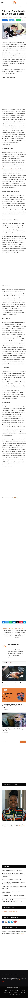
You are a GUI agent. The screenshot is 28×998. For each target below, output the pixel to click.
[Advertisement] (14, 94)
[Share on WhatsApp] (18, 20)
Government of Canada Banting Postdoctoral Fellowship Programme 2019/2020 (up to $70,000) (20, 634)
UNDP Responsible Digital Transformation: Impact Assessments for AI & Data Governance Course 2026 (14, 875)
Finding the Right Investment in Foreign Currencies (13, 730)
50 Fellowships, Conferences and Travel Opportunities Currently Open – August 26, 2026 (13, 706)
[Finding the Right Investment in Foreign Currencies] (14, 720)
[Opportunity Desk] (14, 2)
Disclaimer (12, 994)
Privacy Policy (23, 992)
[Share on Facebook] (5, 20)
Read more (22, 825)
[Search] (26, 2)
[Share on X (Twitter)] (11, 20)
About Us (6, 990)
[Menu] (2, 2)
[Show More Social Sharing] (24, 20)
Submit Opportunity (14, 990)
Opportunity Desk (7, 17)
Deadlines (23, 990)
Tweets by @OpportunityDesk (9, 911)
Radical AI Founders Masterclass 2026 (11, 879)
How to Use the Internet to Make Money (13, 683)
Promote (16, 992)
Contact (18, 994)
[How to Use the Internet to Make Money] (14, 673)
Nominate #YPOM (8, 992)
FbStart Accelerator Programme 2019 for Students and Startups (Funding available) (8, 633)
